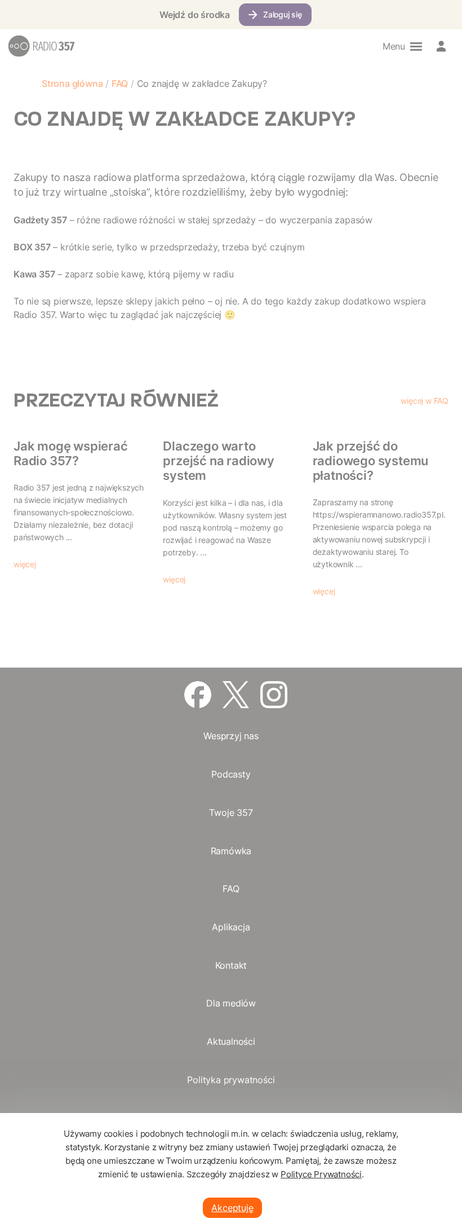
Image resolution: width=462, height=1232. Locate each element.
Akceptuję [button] (232, 1207)
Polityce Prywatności (321, 1174)
